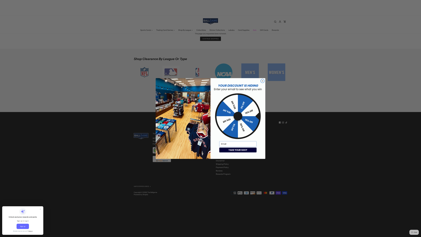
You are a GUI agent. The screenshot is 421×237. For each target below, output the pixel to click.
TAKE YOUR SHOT (237, 150)
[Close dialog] (262, 81)
